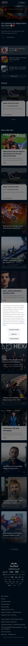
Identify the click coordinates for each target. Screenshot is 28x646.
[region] (14, 323)
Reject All (14, 334)
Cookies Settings (14, 338)
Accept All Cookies (14, 329)
